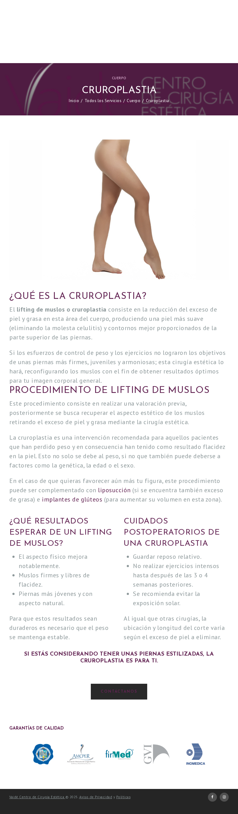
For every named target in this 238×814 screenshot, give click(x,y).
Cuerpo (119, 77)
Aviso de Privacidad (95, 797)
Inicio (74, 101)
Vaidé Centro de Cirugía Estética (37, 797)
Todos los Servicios (103, 100)
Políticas (123, 797)
